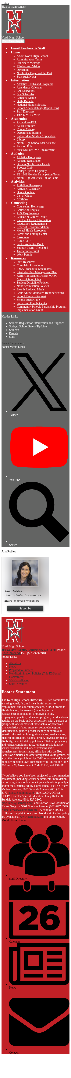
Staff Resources (26, 262)
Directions (23, 69)
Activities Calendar (28, 188)
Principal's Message (28, 62)
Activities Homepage (29, 185)
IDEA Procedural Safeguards (34, 268)
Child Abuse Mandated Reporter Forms (40, 292)
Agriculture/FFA (27, 122)
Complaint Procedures (30, 265)
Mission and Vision (28, 66)
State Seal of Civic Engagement (36, 149)
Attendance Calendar (29, 87)
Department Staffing (29, 132)
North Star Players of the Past (34, 73)
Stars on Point (25, 146)
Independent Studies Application (36, 136)
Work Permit (24, 254)
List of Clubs (24, 195)
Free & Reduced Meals (30, 289)
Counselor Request (28, 209)
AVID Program (26, 125)
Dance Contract (26, 192)
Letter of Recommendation (33, 227)
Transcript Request (28, 251)
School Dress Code (28, 299)
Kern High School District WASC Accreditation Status (37, 277)
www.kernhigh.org (31, 816)
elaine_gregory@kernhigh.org (19, 809)
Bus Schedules (25, 94)
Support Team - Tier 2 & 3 (32, 247)
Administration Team (29, 59)
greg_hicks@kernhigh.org (17, 803)
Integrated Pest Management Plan (37, 272)
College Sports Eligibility (32, 171)
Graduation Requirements (32, 223)
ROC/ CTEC (25, 240)
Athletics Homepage (29, 157)
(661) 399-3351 (11, 653)
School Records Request (31, 296)
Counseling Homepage (30, 206)
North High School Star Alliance (36, 143)
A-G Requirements (28, 213)
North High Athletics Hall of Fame (37, 177)
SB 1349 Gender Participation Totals (39, 174)
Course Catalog (26, 129)
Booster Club (25, 167)
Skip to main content (14, 6)
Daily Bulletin (25, 101)
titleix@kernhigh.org (21, 792)
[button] (15, 52)
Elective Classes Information (34, 220)
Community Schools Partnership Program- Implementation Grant (42, 308)
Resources (23, 237)
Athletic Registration (29, 160)
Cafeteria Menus (26, 97)
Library (21, 139)
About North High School (32, 56)
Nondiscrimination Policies (33, 286)
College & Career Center (31, 216)
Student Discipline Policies (33, 282)
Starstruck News (26, 76)
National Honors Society (31, 104)
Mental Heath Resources (31, 230)
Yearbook (22, 199)
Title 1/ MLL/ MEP (28, 115)
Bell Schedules (25, 90)
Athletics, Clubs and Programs (35, 84)
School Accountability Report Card (38, 108)
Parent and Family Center (32, 234)
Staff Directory (25, 111)
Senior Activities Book (30, 244)
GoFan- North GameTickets (33, 164)
